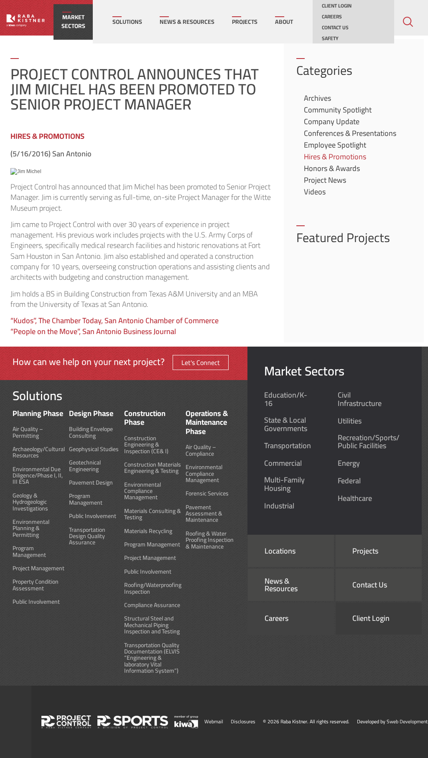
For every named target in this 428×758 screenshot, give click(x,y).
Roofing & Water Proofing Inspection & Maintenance (210, 540)
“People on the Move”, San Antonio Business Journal (93, 331)
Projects (244, 21)
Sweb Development (407, 721)
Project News (325, 180)
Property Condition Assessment (36, 585)
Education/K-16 (285, 399)
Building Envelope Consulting (91, 432)
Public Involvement (36, 602)
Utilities (350, 421)
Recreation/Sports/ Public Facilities (369, 442)
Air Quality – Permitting (28, 432)
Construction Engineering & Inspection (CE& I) (146, 444)
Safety (330, 38)
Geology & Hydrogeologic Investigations (30, 502)
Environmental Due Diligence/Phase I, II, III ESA (38, 475)
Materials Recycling (148, 531)
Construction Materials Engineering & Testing (152, 468)
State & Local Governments (285, 424)
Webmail (213, 721)
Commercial (283, 463)
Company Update (331, 121)
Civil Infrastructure (360, 399)
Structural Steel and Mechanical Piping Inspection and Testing (152, 625)
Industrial (279, 506)
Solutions (127, 21)
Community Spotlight (338, 110)
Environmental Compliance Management (142, 491)
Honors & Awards (332, 168)
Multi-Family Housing (284, 484)
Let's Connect (200, 362)
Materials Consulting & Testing (152, 514)
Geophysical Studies (94, 449)
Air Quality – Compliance (201, 450)
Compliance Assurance (152, 605)
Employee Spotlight (335, 145)
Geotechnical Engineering (85, 465)
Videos (315, 192)
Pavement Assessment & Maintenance (204, 513)
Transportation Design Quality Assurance (87, 536)
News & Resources (187, 21)
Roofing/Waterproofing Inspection (152, 588)
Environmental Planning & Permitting (31, 528)
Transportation (287, 446)
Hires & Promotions (335, 156)
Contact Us (335, 27)
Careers (332, 16)
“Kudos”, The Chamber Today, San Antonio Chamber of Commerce (114, 320)
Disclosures (243, 721)
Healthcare (355, 498)
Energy (349, 463)
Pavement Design (91, 483)
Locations (280, 551)
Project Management (38, 568)
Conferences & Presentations (350, 133)
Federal (349, 481)
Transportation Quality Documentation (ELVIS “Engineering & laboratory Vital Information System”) (152, 658)
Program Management (29, 551)
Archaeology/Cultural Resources (39, 452)
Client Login (337, 6)
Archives (317, 98)
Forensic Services (207, 493)
